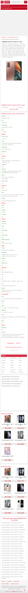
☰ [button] (2, 2)
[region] (14, 23)
